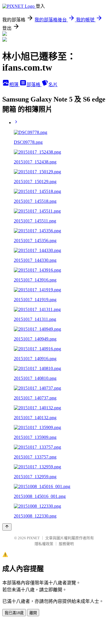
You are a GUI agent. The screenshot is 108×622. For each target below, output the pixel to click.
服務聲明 (66, 544)
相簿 (14, 84)
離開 (33, 613)
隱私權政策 (44, 544)
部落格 (33, 84)
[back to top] (7, 527)
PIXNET (33, 538)
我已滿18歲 (14, 613)
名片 (53, 84)
